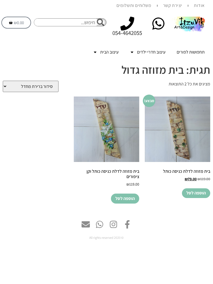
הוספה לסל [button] (196, 193)
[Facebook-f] (127, 224)
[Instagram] (113, 224)
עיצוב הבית (109, 52)
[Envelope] (86, 224)
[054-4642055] (127, 24)
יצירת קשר (172, 5)
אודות (199, 5)
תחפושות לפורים (191, 52)
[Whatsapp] (99, 224)
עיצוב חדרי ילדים (151, 52)
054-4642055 (127, 33)
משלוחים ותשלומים (133, 5)
